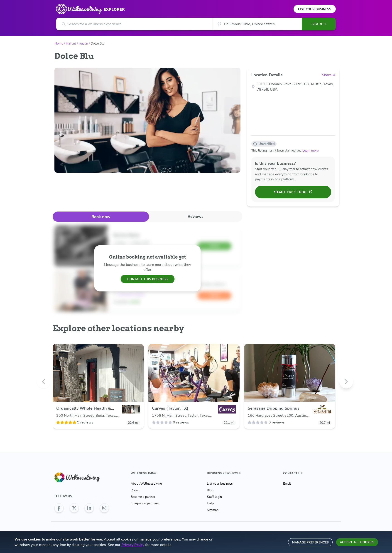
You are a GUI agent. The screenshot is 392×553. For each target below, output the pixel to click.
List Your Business (314, 9)
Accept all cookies (357, 542)
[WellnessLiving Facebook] (59, 508)
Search (318, 24)
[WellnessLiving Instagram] (104, 508)
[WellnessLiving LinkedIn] (89, 508)
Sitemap (212, 510)
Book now (100, 216)
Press (135, 490)
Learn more (310, 150)
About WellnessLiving (146, 483)
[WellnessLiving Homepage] (81, 477)
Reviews (195, 216)
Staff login (214, 497)
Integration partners (145, 503)
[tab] (101, 217)
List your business (220, 483)
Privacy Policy (132, 544)
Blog (210, 490)
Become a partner (143, 497)
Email (287, 483)
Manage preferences (310, 542)
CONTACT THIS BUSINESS (147, 279)
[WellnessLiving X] (74, 508)
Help (210, 503)
